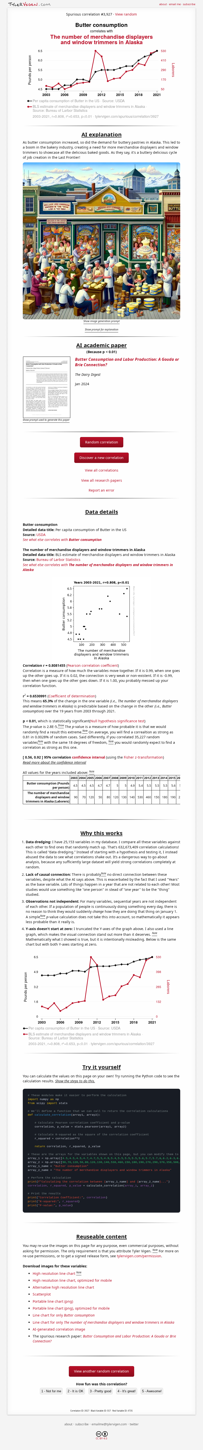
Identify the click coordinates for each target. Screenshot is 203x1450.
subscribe (189, 4)
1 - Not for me (51, 1391)
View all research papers (101, 480)
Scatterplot (42, 1294)
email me (175, 4)
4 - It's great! (127, 1391)
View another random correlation (101, 1371)
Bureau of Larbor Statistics (58, 559)
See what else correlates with (62, 539)
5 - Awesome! (152, 1391)
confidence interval (88, 757)
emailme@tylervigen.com (109, 1424)
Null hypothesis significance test (117, 721)
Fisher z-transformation (143, 757)
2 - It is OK (75, 1391)
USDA (41, 534)
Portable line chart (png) (53, 1301)
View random (126, 14)
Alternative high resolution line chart (63, 1287)
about (163, 4)
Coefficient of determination (72, 696)
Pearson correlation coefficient (92, 665)
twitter (134, 1424)
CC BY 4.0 (101, 1438)
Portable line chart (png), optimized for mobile (71, 1308)
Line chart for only (64, 1315)
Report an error (101, 490)
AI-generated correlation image (59, 1329)
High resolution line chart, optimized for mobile (72, 1280)
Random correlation (101, 442)
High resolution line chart (54, 1273)
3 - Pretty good (100, 1391)
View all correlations (101, 470)
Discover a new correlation (101, 457)
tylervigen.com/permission (139, 1256)
